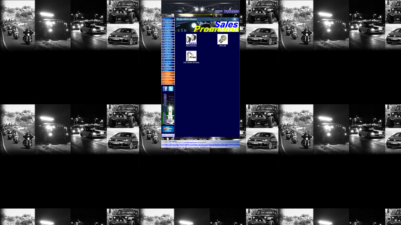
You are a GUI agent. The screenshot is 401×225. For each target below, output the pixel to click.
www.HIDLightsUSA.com (190, 142)
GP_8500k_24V (166, 52)
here (221, 14)
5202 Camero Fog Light (221, 145)
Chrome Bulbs (166, 31)
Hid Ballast (203, 147)
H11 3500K (201, 144)
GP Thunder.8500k (167, 47)
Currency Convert (167, 83)
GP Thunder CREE (167, 21)
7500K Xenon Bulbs (173, 144)
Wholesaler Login (167, 78)
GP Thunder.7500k (167, 44)
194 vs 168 (222, 45)
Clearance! (165, 70)
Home (163, 18)
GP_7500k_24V (166, 49)
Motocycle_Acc (166, 62)
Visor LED (184, 147)
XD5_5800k (165, 65)
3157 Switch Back (176, 147)
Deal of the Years (191, 45)
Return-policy (166, 75)
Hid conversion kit (203, 145)
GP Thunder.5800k (167, 42)
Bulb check (202, 139)
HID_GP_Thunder (167, 55)
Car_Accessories (167, 26)
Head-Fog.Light (166, 37)
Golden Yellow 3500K (218, 144)
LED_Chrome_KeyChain (191, 62)
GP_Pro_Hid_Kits (167, 57)
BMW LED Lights (167, 24)
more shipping (166, 73)
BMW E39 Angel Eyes (229, 144)
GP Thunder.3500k (167, 39)
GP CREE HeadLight (168, 29)
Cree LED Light (208, 144)
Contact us (165, 80)
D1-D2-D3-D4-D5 (167, 34)
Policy (182, 139)
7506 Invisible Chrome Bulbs (172, 145)
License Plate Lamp (166, 147)
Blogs (219, 139)
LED (163, 60)
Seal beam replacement (193, 147)
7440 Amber (211, 145)
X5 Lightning (193, 144)
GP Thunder (165, 144)
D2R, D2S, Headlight (184, 144)
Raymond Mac (173, 141)
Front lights (208, 147)
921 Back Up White (193, 145)
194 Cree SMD (183, 145)
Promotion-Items (167, 68)
